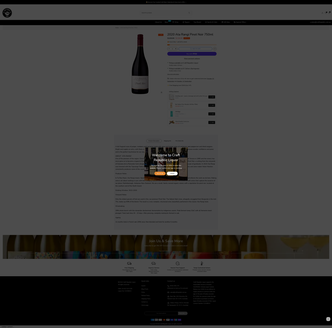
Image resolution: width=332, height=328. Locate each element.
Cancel (172, 173)
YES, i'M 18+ (160, 173)
